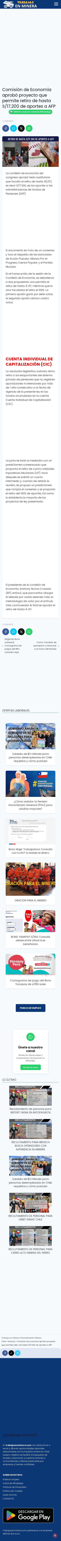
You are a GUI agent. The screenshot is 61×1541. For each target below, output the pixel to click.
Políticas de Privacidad (14, 1487)
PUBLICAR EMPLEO (30, 1008)
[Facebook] (5, 128)
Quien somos (10, 1494)
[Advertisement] (30, 47)
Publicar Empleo (11, 1479)
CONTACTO (8, 1498)
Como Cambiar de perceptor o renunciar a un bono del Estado (44, 645)
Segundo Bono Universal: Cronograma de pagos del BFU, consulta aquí (13, 646)
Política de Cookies (12, 1491)
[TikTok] (11, 1353)
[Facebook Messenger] (13, 128)
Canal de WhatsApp (13, 1483)
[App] (17, 1353)
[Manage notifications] (55, 1535)
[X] (21, 128)
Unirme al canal (30, 1067)
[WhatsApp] (29, 128)
